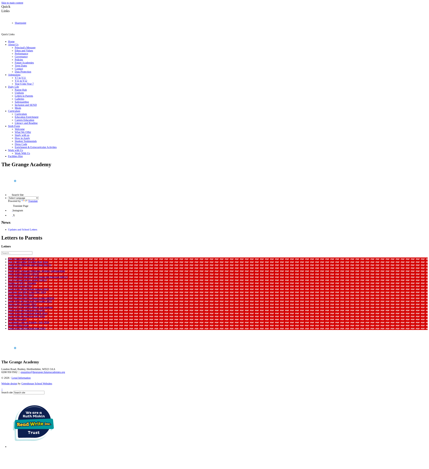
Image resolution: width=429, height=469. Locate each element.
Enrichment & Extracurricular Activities (36, 147)
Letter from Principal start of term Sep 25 (29, 265)
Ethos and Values (24, 50)
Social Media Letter (18, 325)
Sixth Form (14, 126)
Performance (21, 53)
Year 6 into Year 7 (24, 83)
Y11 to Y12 (21, 80)
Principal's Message (25, 47)
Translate (33, 201)
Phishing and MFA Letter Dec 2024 (27, 292)
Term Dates (21, 65)
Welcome (20, 129)
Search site (7, 392)
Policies (19, 59)
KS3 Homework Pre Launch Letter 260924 (31, 298)
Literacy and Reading (26, 123)
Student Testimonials (26, 141)
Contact (19, 68)
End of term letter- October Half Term (28, 261)
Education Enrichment (26, 117)
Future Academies (24, 62)
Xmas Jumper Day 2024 (21, 295)
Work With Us (22, 153)
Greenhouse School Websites (36, 383)
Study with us (22, 135)
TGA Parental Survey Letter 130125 (27, 280)
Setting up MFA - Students (22, 283)
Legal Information (21, 377)
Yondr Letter (14, 268)
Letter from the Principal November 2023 (30, 301)
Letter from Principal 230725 (23, 274)
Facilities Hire (15, 156)
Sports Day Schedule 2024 (22, 304)
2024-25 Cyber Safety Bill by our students (30, 307)
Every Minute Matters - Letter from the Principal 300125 (38, 277)
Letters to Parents (24, 95)
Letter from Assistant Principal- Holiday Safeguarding (36, 271)
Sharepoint (20, 22)
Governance (21, 56)
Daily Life (13, 86)
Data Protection (23, 71)
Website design (9, 383)
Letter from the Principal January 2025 (28, 289)
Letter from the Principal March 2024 (27, 313)
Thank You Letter (17, 319)
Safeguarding (22, 101)
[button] (15, 34)
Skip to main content (12, 2)
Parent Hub (21, 89)
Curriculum (14, 111)
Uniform (19, 92)
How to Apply (22, 138)
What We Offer (23, 132)
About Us (13, 44)
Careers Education (24, 120)
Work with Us (15, 150)
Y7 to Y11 (20, 77)
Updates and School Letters (22, 229)
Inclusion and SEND (26, 104)
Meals (18, 108)
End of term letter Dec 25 (21, 258)
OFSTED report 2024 (19, 286)
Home (11, 41)
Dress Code (21, 144)
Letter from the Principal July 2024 (26, 316)
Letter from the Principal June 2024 (26, 328)
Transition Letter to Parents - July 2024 (28, 322)
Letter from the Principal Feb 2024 (26, 310)
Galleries (19, 98)
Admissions (14, 74)
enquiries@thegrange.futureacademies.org (43, 372)
